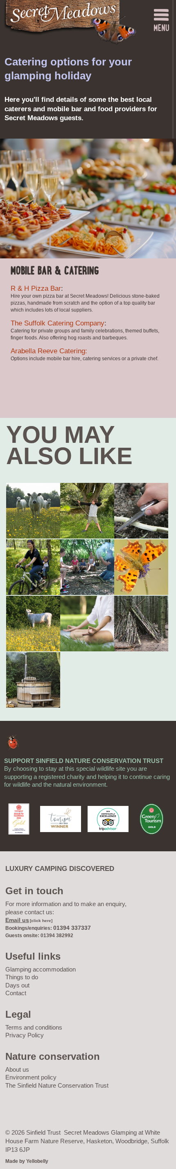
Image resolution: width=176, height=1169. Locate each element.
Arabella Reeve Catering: (49, 351)
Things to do (21, 977)
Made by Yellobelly (26, 1161)
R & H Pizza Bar (36, 288)
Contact (15, 992)
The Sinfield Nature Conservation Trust (56, 1085)
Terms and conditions (33, 1027)
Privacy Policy (24, 1035)
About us (17, 1069)
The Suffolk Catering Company (57, 323)
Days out (17, 985)
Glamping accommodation (40, 969)
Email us (17, 920)
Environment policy (30, 1077)
